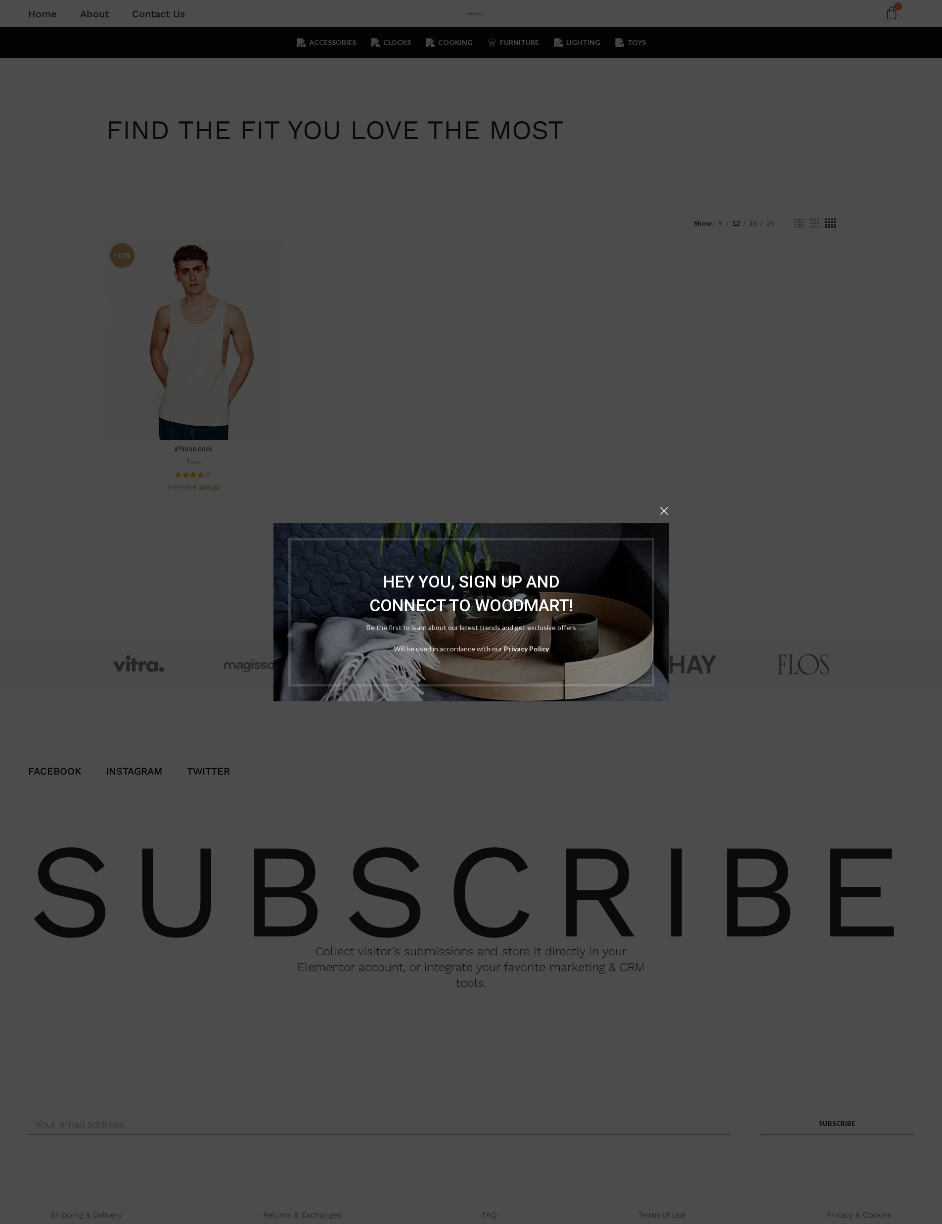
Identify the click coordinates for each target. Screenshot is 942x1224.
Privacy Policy (526, 648)
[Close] (664, 510)
